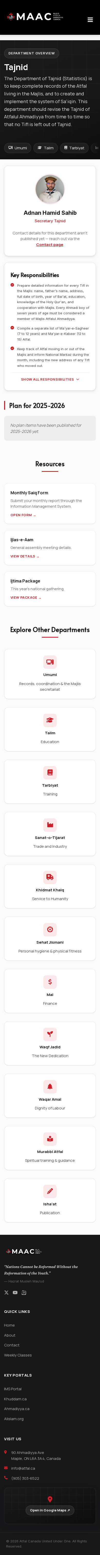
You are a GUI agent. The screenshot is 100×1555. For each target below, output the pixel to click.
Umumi (21, 148)
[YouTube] (15, 1293)
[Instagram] (24, 1293)
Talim (49, 148)
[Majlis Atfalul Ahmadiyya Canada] (36, 17)
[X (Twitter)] (6, 1293)
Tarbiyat (76, 148)
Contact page (49, 244)
